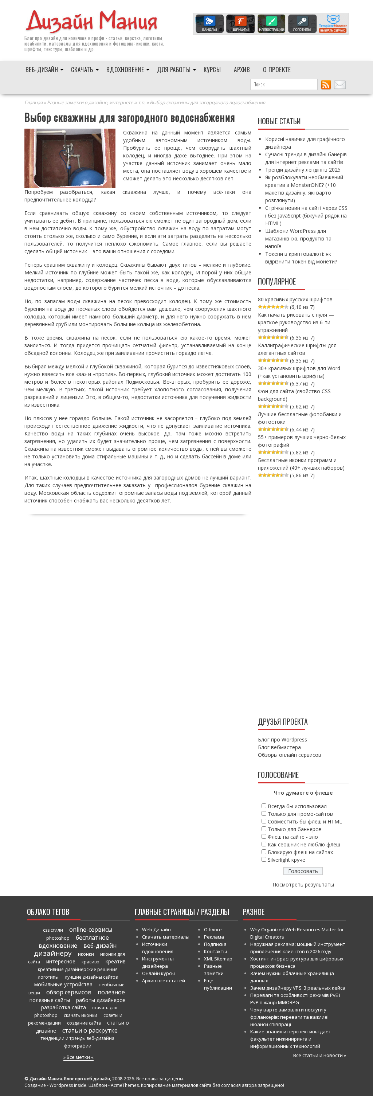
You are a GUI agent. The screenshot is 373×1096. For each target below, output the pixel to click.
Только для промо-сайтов (300, 813)
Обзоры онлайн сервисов (289, 754)
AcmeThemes (125, 1085)
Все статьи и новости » (319, 1055)
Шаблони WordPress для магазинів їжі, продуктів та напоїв (298, 238)
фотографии (77, 1046)
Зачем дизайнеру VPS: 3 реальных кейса (297, 988)
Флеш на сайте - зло (293, 836)
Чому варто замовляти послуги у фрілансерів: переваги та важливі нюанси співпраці (289, 1017)
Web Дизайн (156, 929)
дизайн (50, 38)
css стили (53, 930)
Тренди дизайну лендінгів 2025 (303, 169)
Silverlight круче (286, 859)
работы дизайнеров (101, 1000)
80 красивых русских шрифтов (295, 299)
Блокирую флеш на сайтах (300, 852)
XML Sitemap (218, 958)
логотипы (48, 977)
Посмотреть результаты (303, 884)
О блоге (213, 929)
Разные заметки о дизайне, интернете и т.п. (96, 102)
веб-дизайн (100, 946)
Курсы (212, 69)
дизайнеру (53, 953)
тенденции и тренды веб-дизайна (77, 1038)
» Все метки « (78, 1057)
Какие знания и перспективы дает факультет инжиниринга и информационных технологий (290, 1038)
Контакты (215, 951)
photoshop (58, 938)
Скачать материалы (165, 936)
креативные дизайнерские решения (78, 969)
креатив (116, 961)
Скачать (82, 69)
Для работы (174, 69)
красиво (90, 962)
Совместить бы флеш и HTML (305, 821)
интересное (60, 961)
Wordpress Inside (68, 1085)
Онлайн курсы (158, 973)
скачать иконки (80, 1015)
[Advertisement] (303, 596)
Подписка (215, 944)
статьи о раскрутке (90, 1030)
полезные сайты (50, 1000)
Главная (33, 102)
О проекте (277, 69)
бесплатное (92, 937)
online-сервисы (90, 929)
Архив (242, 69)
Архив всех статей (163, 980)
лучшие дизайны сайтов (91, 977)
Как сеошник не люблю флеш (304, 844)
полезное (111, 992)
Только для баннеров (295, 829)
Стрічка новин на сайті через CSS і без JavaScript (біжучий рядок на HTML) (306, 215)
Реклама (214, 936)
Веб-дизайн (41, 69)
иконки (86, 954)
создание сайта (84, 1023)
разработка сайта (63, 1007)
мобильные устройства (63, 984)
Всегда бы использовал (297, 806)
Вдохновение (125, 69)
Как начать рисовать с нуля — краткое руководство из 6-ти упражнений (296, 322)
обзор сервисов (68, 992)
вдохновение (58, 946)
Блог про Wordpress (282, 739)
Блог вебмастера (279, 747)
